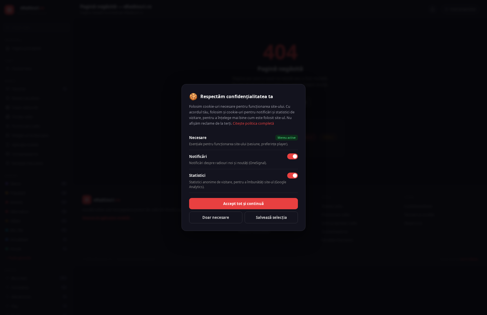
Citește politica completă (253, 123)
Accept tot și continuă (243, 203)
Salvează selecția (271, 217)
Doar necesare (215, 217)
